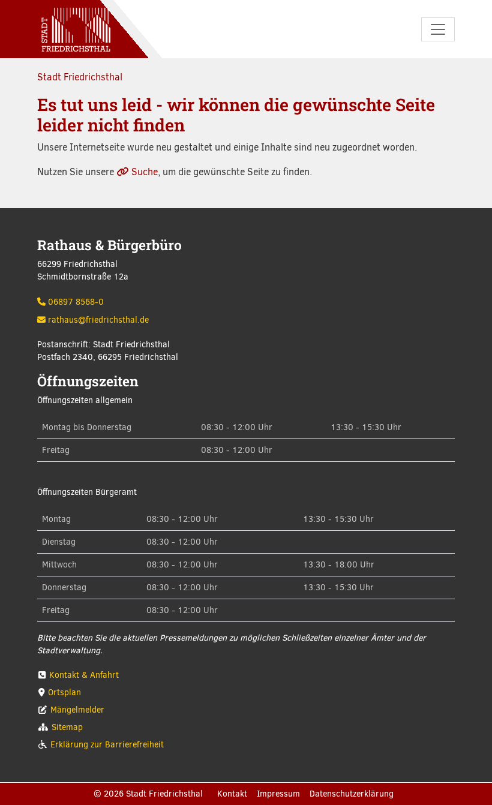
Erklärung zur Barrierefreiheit (107, 744)
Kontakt (232, 794)
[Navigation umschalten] (438, 29)
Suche (144, 172)
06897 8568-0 (76, 302)
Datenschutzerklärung (352, 794)
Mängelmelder (77, 710)
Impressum (278, 794)
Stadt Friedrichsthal (79, 77)
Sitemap (67, 727)
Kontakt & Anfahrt (84, 675)
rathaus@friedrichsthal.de (98, 320)
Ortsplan (64, 692)
